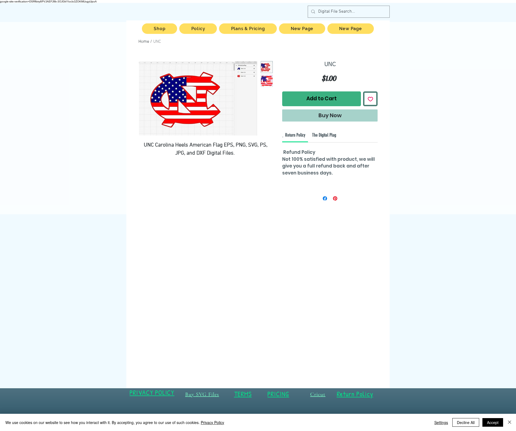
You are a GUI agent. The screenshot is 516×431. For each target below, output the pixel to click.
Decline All (466, 422)
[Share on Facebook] (325, 198)
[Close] (509, 422)
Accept (493, 422)
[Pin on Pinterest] (335, 198)
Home (143, 41)
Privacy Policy (212, 422)
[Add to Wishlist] (370, 98)
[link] (295, 135)
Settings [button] (441, 422)
